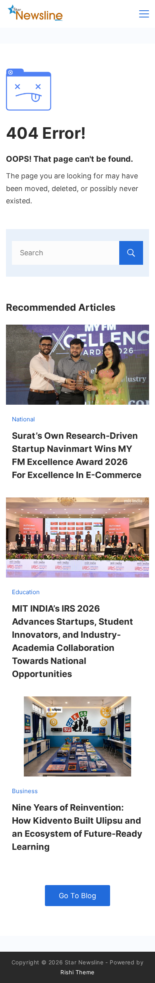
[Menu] (144, 14)
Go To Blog (77, 895)
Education (26, 592)
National (23, 419)
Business (25, 791)
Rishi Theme (77, 972)
